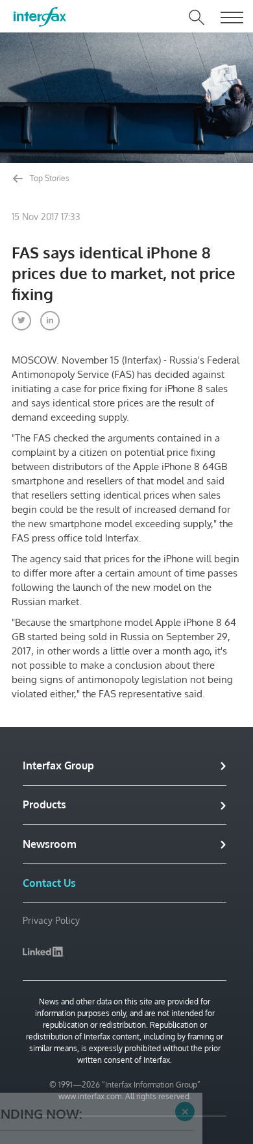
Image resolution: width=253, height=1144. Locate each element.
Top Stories (48, 178)
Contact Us (49, 883)
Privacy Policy (51, 920)
